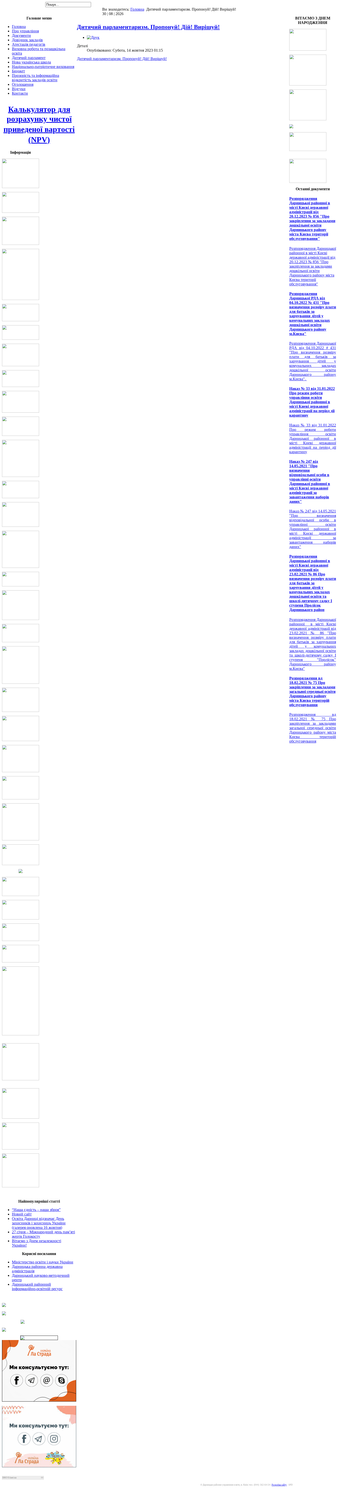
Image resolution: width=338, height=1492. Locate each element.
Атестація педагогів (28, 44)
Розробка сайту (279, 1485)
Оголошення (22, 84)
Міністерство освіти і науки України (42, 1262)
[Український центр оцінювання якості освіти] (39, 1313)
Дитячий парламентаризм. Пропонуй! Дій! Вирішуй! (148, 27)
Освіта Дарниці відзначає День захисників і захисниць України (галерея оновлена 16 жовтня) (39, 1223)
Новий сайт (22, 1214)
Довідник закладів (27, 40)
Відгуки (18, 89)
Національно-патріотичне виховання (43, 66)
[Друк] (93, 37)
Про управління (25, 31)
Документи (21, 35)
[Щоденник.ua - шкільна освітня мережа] (39, 1305)
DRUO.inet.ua (9, 1477)
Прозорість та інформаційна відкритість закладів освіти (35, 77)
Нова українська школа (31, 62)
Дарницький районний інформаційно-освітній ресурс (37, 1286)
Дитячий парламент (29, 58)
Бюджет (18, 71)
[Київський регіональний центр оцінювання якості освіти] (39, 1322)
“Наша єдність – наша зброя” (36, 1210)
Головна (137, 9)
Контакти (20, 93)
